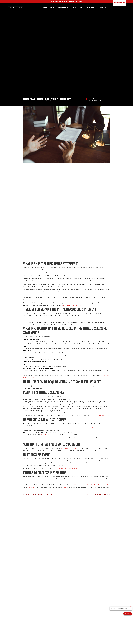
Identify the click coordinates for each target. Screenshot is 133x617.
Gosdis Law (65, 487)
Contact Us (102, 7)
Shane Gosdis (32, 487)
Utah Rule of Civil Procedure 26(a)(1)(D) (84, 427)
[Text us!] (127, 614)
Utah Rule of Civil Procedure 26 (72, 305)
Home (45, 7)
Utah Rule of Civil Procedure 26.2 (99, 415)
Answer (98, 318)
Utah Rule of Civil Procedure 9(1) (50, 434)
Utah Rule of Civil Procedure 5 (69, 448)
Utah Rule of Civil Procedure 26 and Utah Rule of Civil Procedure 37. (88, 484)
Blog (74, 7)
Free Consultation (119, 3)
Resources (90, 7)
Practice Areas (63, 7)
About (52, 7)
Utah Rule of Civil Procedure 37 (56, 440)
